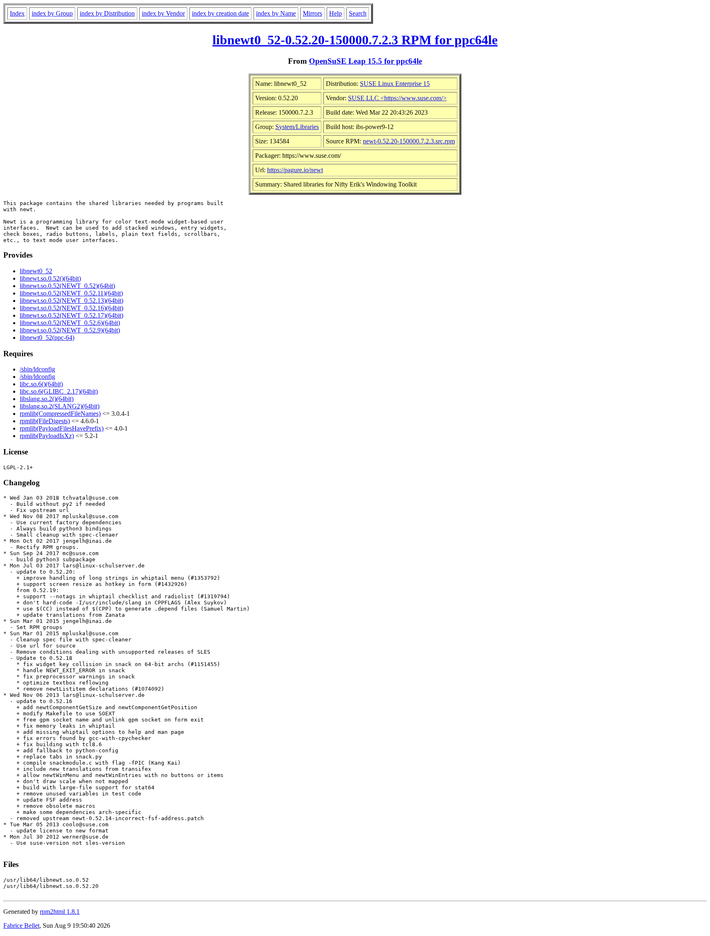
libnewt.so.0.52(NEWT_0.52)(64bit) (67, 285)
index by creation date (220, 13)
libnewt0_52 (36, 270)
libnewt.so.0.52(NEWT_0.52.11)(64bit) (71, 293)
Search (358, 13)
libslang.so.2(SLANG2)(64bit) (59, 406)
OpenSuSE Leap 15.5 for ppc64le (365, 61)
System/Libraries (297, 126)
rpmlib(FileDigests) (45, 420)
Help (335, 13)
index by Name (276, 13)
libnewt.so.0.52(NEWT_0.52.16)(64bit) (71, 307)
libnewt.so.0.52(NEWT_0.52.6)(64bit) (70, 322)
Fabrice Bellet (21, 925)
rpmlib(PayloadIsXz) (47, 435)
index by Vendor (163, 13)
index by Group (52, 13)
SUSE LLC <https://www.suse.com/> (397, 98)
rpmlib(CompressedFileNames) (60, 413)
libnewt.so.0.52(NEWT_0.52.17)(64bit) (71, 315)
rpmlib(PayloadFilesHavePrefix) (62, 428)
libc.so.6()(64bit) (41, 383)
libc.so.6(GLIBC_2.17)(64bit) (59, 391)
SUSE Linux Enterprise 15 (395, 83)
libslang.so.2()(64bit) (47, 398)
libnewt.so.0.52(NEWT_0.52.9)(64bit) (70, 330)
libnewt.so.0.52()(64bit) (50, 278)
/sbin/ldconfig (37, 369)
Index (17, 13)
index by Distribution (107, 13)
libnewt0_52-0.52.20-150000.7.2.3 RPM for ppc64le (355, 39)
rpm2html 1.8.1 (60, 911)
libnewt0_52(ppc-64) (47, 337)
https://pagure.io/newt (295, 169)
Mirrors (312, 13)
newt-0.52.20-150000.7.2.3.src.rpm (409, 141)
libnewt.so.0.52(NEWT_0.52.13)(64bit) (71, 300)
